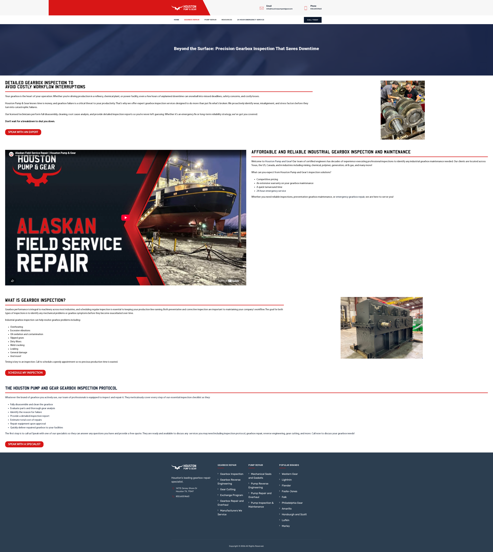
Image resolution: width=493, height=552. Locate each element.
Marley (286, 525)
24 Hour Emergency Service (250, 20)
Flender (286, 485)
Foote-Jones (289, 491)
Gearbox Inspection (231, 473)
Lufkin (285, 520)
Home (176, 20)
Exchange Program (231, 495)
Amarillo (287, 508)
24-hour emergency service (271, 191)
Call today (312, 20)
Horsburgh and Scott (294, 514)
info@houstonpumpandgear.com (279, 9)
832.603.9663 (316, 9)
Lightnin (287, 479)
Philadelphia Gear (292, 502)
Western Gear (290, 473)
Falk (284, 497)
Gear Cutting (227, 489)
